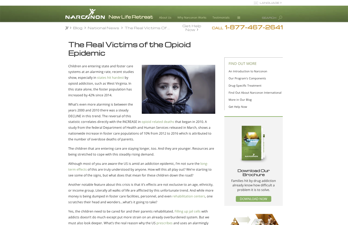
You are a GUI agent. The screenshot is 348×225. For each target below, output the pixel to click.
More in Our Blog (240, 100)
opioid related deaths (158, 121)
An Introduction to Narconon (248, 71)
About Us (165, 17)
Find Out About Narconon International (255, 92)
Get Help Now (191, 27)
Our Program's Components (247, 78)
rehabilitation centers (188, 196)
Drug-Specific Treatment (245, 85)
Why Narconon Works (191, 17)
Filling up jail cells (187, 211)
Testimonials (221, 17)
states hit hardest (110, 77)
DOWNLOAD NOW (253, 199)
